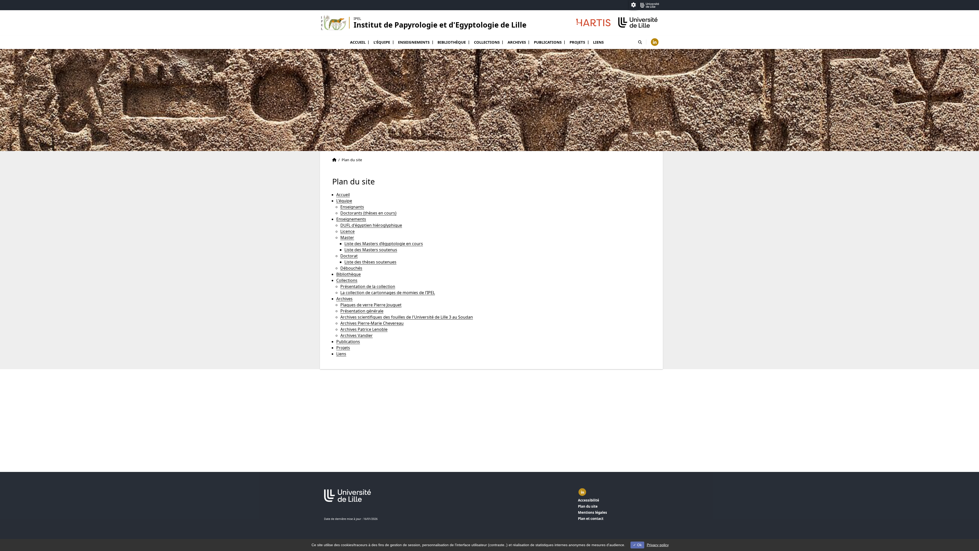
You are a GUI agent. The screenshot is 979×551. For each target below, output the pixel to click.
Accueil (358, 42)
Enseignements (414, 42)
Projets (577, 42)
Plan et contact (590, 518)
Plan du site (588, 506)
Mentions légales (592, 512)
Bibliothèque (451, 42)
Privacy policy (658, 545)
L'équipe (381, 42)
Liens (598, 42)
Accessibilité (588, 500)
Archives (517, 42)
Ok (639, 545)
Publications (548, 42)
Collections (487, 42)
